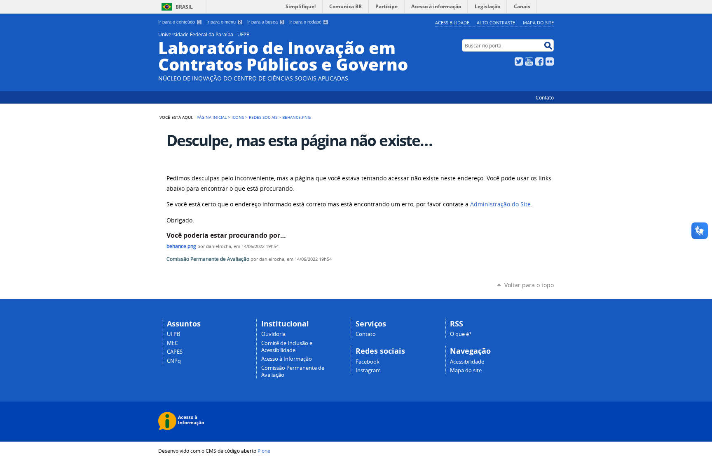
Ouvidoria (273, 334)
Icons (238, 117)
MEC (172, 343)
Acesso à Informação (286, 358)
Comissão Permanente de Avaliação (207, 258)
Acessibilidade (452, 22)
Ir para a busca (265, 21)
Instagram (368, 370)
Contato (545, 97)
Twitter (519, 61)
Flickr (550, 61)
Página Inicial (212, 117)
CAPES (175, 351)
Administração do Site (500, 204)
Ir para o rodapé (308, 21)
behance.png (181, 246)
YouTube (529, 61)
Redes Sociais (263, 117)
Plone (264, 450)
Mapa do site (538, 22)
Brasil (184, 6)
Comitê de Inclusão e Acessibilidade (286, 347)
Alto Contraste (496, 22)
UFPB (173, 334)
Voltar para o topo (529, 285)
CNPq (174, 360)
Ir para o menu (223, 21)
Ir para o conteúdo (179, 21)
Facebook (539, 61)
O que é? (460, 334)
